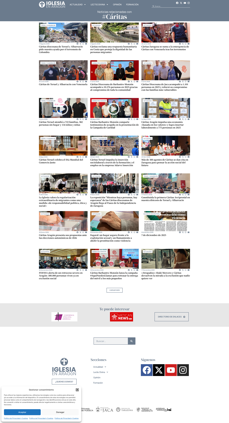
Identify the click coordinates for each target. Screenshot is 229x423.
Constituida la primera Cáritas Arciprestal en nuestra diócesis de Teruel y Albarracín (165, 199)
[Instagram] (188, 2)
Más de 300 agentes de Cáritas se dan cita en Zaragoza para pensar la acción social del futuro (164, 162)
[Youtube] (184, 2)
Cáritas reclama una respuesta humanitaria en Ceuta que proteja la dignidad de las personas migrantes (113, 49)
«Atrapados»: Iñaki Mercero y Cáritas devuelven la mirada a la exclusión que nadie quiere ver (165, 275)
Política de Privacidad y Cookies (16, 418)
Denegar (60, 412)
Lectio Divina (98, 4)
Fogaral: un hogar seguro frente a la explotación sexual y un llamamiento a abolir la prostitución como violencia (111, 238)
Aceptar (22, 412)
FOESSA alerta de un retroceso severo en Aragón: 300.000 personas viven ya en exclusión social (61, 275)
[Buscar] (131, 341)
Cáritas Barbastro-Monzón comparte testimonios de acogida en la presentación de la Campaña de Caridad (114, 124)
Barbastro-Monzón (99, 63)
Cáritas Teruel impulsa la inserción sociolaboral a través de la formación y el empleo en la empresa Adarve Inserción (112, 162)
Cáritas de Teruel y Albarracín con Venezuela (63, 84)
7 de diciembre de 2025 (153, 235)
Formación (132, 4)
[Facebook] (177, 2)
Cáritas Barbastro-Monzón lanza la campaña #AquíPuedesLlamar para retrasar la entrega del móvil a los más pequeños (114, 275)
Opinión (117, 4)
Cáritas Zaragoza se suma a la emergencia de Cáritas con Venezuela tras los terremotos (165, 48)
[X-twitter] (181, 2)
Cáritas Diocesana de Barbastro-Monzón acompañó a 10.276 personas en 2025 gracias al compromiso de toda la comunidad (114, 87)
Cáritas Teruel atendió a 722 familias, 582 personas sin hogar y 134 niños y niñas (61, 123)
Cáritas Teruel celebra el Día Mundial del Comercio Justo (61, 161)
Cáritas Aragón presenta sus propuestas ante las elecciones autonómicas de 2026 (63, 236)
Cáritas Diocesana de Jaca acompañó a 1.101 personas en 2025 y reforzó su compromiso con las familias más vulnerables (164, 87)
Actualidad (76, 4)
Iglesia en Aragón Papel (152, 214)
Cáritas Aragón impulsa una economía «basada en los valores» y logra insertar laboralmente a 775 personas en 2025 (162, 124)
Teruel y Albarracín (48, 25)
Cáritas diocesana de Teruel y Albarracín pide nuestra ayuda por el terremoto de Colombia (61, 49)
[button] (77, 389)
